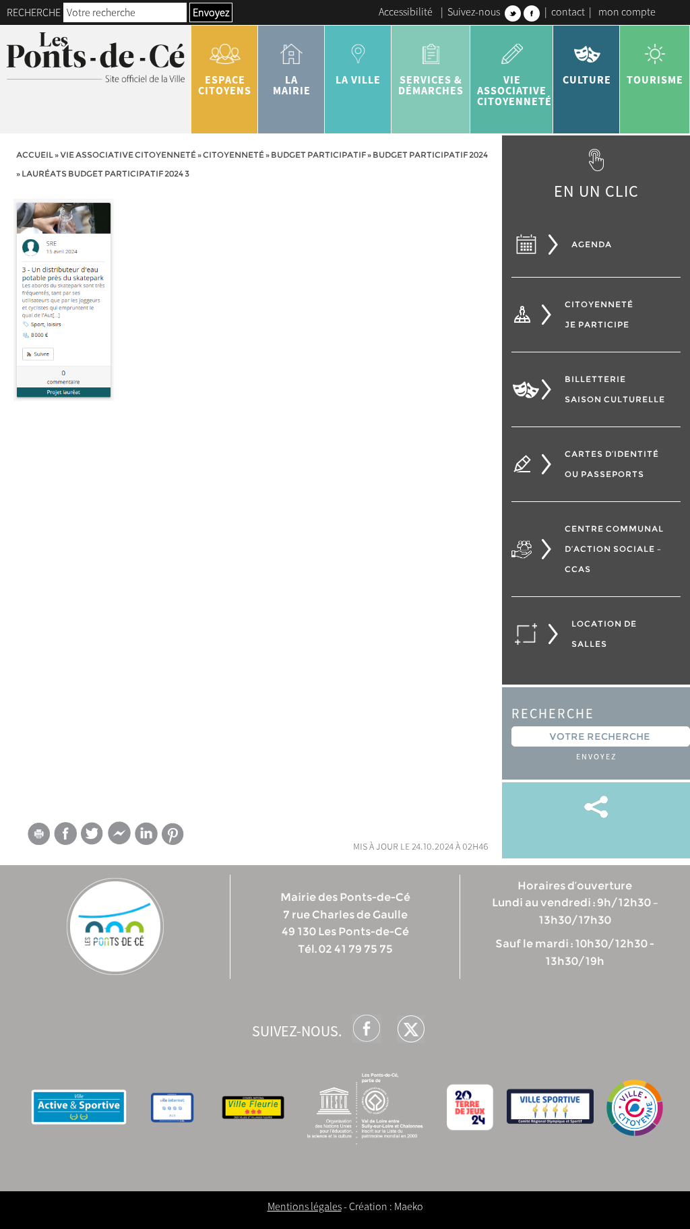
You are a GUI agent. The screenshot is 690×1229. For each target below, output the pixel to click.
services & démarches (431, 85)
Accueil (34, 155)
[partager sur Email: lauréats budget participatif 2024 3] (38, 836)
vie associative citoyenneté (514, 90)
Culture (587, 79)
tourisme (655, 79)
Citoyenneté (233, 155)
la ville (358, 79)
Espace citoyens (224, 85)
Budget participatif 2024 (430, 155)
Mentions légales (305, 1206)
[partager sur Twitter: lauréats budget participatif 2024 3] (92, 833)
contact (568, 11)
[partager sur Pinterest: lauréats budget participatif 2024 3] (173, 834)
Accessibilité (406, 11)
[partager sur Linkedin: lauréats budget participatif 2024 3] (146, 833)
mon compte (627, 11)
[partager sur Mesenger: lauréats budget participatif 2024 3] (119, 836)
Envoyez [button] (211, 12)
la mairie (292, 85)
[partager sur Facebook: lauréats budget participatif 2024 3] (65, 833)
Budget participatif (318, 155)
